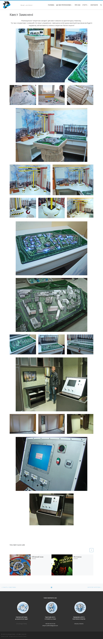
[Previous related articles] (87, 550)
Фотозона (77, 557)
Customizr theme (22, 636)
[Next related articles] (91, 550)
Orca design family (10, 634)
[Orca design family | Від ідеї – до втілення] (10, 5)
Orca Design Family (21, 623)
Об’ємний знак (37, 557)
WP (7, 636)
